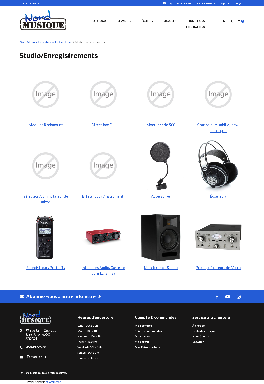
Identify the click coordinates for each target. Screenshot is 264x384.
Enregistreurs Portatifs (45, 267)
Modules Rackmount (46, 124)
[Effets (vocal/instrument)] (103, 165)
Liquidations (195, 27)
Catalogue (99, 20)
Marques (169, 20)
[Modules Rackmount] (45, 94)
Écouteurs (218, 196)
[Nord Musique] (44, 20)
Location (198, 341)
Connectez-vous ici (31, 3)
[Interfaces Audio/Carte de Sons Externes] (103, 237)
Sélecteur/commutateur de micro (45, 199)
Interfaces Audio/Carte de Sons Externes (103, 270)
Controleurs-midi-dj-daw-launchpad (218, 127)
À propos (226, 3)
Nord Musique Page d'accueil (38, 41)
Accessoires (161, 196)
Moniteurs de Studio (161, 267)
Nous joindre (200, 336)
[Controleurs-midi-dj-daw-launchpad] (218, 94)
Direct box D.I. (103, 124)
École (146, 20)
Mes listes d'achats (147, 347)
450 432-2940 (36, 347)
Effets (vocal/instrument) (103, 196)
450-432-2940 (185, 3)
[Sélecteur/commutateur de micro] (45, 165)
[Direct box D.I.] (103, 94)
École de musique (203, 331)
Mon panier (142, 336)
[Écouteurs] (218, 165)
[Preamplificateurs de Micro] (218, 237)
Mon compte (143, 325)
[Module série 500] (161, 94)
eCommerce (53, 381)
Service (122, 20)
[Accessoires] (161, 165)
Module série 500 (160, 124)
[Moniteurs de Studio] (161, 237)
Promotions (196, 20)
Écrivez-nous (36, 357)
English (240, 3)
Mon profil (142, 341)
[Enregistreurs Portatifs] (45, 237)
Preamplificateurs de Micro (218, 267)
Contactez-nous (207, 3)
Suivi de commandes (148, 331)
